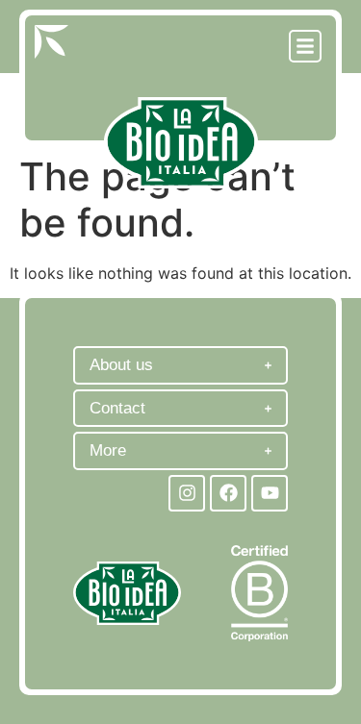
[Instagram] (186, 493)
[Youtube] (269, 493)
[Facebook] (228, 493)
